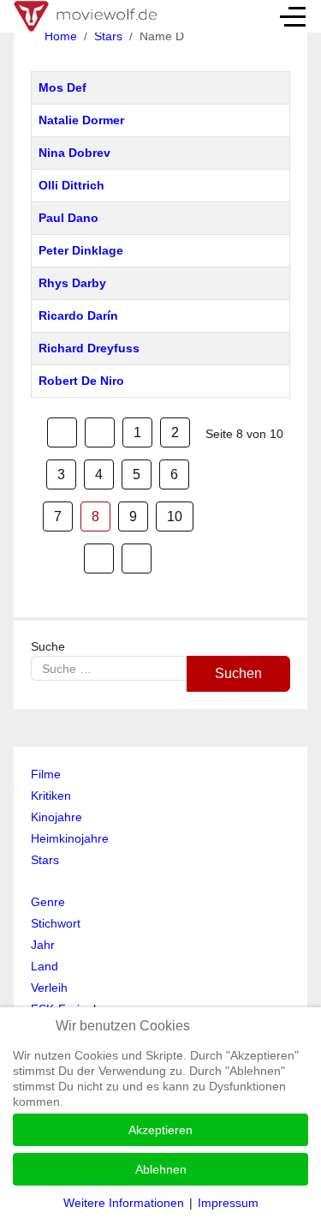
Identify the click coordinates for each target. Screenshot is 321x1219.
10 (174, 516)
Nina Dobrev (74, 152)
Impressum (228, 1203)
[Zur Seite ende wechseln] (137, 558)
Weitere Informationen (123, 1203)
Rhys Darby (72, 283)
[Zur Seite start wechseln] (62, 432)
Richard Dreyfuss (89, 348)
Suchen (238, 673)
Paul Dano (68, 218)
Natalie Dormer (81, 120)
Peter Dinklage (81, 250)
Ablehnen (161, 1169)
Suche (48, 646)
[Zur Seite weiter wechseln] (99, 558)
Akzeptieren (160, 1130)
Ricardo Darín (78, 315)
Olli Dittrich (71, 185)
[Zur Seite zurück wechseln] (100, 432)
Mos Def (62, 87)
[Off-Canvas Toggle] (293, 16)
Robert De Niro (81, 380)
